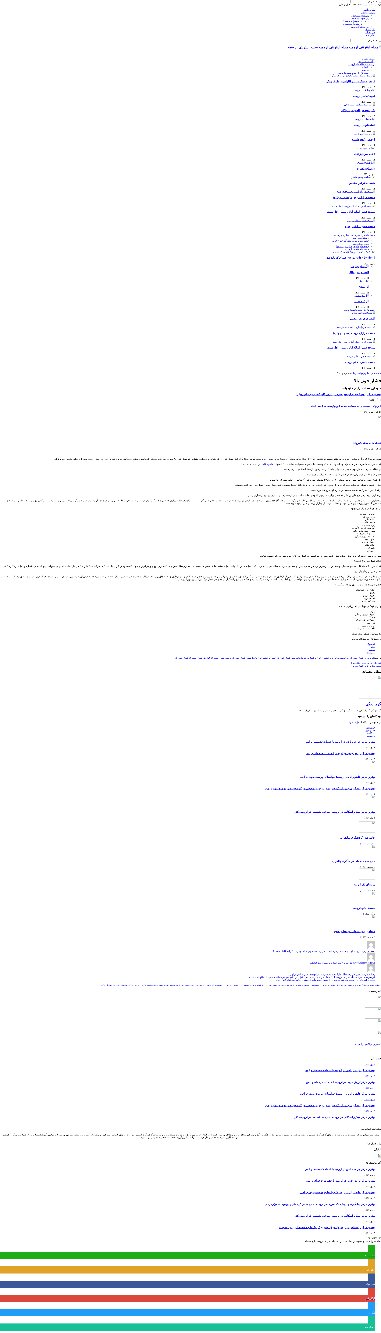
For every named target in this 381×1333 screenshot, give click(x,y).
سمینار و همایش (361, 243)
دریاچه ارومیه (238, 985)
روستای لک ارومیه (364, 884)
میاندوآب (155, 985)
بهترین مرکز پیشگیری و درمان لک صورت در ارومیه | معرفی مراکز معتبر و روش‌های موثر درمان (320, 788)
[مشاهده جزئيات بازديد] (379, 1157)
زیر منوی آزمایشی (360, 15)
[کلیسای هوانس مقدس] (363, 177)
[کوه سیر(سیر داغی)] (364, 133)
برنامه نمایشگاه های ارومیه (361, 64)
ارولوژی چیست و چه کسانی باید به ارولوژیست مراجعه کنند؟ (346, 405)
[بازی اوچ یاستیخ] (366, 162)
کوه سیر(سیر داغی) (363, 139)
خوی (270, 985)
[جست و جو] (380, 2)
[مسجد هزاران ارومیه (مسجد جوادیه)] (356, 191)
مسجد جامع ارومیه (364, 907)
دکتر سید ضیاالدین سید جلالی (358, 110)
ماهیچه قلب (267, 464)
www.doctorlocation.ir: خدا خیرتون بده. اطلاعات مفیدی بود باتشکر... (342, 962)
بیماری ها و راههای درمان (363, 373)
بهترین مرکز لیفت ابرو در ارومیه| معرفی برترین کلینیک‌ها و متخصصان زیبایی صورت (327, 1227)
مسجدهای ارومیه (295, 985)
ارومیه (350, 985)
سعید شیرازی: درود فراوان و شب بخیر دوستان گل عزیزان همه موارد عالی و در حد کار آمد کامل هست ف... (322, 951)
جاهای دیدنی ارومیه (323, 985)
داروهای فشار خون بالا (243, 658)
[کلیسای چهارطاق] (359, 266)
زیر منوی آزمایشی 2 (353, 21)
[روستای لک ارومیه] (367, 878)
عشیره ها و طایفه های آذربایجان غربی (350, 240)
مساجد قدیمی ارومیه (182, 985)
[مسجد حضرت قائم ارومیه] (361, 220)
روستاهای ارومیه (375, 985)
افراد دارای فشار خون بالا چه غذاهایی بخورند (353, 658)
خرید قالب (370, 32)
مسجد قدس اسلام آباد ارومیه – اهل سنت (351, 211)
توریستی (365, 70)
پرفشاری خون (324, 658)
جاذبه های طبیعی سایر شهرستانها (352, 246)
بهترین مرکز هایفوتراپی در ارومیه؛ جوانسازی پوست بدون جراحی (337, 776)
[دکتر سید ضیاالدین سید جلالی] (359, 104)
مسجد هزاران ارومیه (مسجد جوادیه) (354, 197)
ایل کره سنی (361, 301)
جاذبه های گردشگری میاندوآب (357, 837)
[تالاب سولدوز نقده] (365, 148)
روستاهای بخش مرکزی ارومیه (209, 985)
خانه (379, 373)
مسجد (192, 985)
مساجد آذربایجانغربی (261, 985)
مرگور (103, 985)
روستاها (246, 985)
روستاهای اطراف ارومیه (339, 985)
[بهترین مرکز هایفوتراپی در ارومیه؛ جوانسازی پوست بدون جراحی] (373, 1006)
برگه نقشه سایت (367, 61)
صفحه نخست (368, 58)
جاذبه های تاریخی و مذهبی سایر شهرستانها (354, 235)
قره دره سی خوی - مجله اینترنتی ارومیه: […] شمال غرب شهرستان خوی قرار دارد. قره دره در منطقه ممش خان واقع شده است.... (311, 977)
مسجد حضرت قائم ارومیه (360, 226)
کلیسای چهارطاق (359, 272)
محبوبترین (370, 730)
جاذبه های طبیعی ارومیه (357, 249)
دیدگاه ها (371, 733)
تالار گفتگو (370, 29)
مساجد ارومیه (312, 985)
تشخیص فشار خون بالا (288, 658)
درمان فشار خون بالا (221, 658)
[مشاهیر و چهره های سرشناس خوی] (367, 925)
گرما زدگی (373, 704)
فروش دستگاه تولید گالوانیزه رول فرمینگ (350, 81)
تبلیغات (365, 67)
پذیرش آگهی (369, 9)
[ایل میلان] (363, 281)
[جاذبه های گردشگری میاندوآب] (367, 832)
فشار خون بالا (181, 658)
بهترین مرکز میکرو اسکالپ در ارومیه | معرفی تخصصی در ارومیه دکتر (335, 811)
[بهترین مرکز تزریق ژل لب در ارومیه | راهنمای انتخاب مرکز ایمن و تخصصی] (373, 1041)
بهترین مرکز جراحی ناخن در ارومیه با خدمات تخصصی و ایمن (340, 741)
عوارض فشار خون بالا (199, 658)
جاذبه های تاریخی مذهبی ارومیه (353, 73)
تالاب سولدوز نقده (364, 153)
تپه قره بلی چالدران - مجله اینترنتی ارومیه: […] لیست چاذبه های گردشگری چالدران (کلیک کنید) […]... (325, 980)
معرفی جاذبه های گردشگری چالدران (353, 861)
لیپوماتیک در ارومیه (364, 95)
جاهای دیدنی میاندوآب (113, 985)
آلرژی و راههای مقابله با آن (365, 663)
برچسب (371, 736)
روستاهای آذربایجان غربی (361, 985)
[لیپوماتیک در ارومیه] (364, 90)
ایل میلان (364, 286)
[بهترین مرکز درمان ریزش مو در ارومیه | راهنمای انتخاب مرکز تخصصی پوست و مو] (373, 1029)
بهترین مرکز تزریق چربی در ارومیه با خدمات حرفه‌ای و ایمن (340, 753)
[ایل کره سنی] (361, 295)
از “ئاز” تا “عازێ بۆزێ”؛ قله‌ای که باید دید (351, 257)
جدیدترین (370, 727)
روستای (304, 985)
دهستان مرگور (147, 985)
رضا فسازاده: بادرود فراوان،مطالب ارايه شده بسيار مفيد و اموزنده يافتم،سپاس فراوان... (331, 974)
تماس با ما (370, 35)
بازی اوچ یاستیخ (366, 168)
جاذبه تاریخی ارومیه (226, 985)
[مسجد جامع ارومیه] (367, 902)
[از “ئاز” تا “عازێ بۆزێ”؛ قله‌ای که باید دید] (354, 252)
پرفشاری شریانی (307, 658)
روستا (197, 985)
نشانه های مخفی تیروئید (367, 442)
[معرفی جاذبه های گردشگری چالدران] (367, 855)
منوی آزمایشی (368, 12)
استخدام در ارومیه (364, 124)
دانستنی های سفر (360, 238)
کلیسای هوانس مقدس (362, 182)
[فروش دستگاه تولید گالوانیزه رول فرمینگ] (353, 75)
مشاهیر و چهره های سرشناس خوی (354, 931)
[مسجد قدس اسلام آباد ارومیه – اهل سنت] (353, 206)
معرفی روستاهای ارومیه (281, 985)
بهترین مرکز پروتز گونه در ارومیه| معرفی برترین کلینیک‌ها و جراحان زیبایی (338, 394)
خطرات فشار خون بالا (265, 658)
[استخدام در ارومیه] (365, 119)
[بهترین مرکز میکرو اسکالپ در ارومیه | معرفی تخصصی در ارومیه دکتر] (373, 1017)
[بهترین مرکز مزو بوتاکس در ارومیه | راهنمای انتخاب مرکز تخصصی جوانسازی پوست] (368, 1044)
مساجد (251, 985)
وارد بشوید (354, 722)
